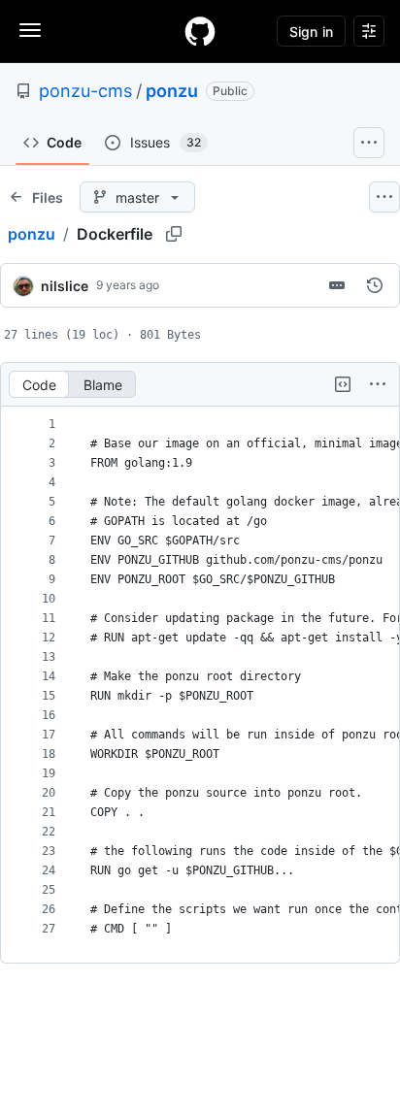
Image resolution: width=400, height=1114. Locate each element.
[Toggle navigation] (30, 30)
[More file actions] (377, 384)
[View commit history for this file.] (374, 285)
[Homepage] (200, 31)
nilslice (64, 286)
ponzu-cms (85, 91)
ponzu (172, 91)
